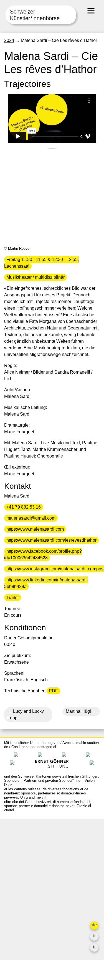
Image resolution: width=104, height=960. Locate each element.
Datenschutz (16, 915)
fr (94, 936)
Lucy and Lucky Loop (25, 714)
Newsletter (14, 926)
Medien (11, 902)
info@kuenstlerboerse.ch (29, 847)
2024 (9, 40)
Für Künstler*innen (22, 895)
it (94, 947)
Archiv (10, 889)
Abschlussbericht (21, 908)
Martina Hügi (78, 711)
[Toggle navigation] (90, 11)
